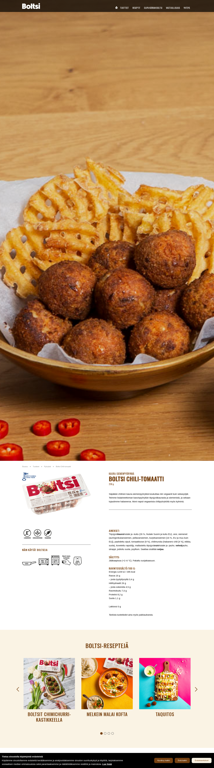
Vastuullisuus (173, 8)
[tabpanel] (49, 692)
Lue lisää (107, 764)
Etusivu (116, 7)
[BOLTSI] (31, 6)
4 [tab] (112, 733)
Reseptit (136, 8)
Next (196, 689)
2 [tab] (105, 733)
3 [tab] (109, 733)
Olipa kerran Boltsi (153, 8)
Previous (18, 689)
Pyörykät (47, 466)
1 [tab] (101, 733)
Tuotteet (124, 8)
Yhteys (187, 8)
